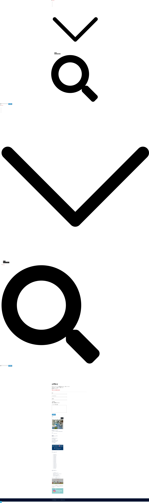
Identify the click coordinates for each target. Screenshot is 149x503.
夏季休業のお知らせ (54, 441)
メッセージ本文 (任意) (55, 404)
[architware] (52, 0)
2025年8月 (54, 457)
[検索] (62, 418)
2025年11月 (54, 455)
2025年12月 (54, 454)
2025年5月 (54, 460)
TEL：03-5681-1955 (56, 389)
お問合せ (54, 6)
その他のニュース (55, 472)
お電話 (53, 398)
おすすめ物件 (54, 439)
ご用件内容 (53, 401)
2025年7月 (54, 458)
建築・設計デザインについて (57, 473)
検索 (52, 416)
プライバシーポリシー (6, 262)
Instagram (4, 261)
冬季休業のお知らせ (54, 438)
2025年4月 (54, 461)
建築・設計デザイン (55, 4)
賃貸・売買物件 (55, 3)
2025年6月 (54, 459)
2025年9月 (54, 456)
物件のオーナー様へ (55, 5)
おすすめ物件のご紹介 (55, 440)
